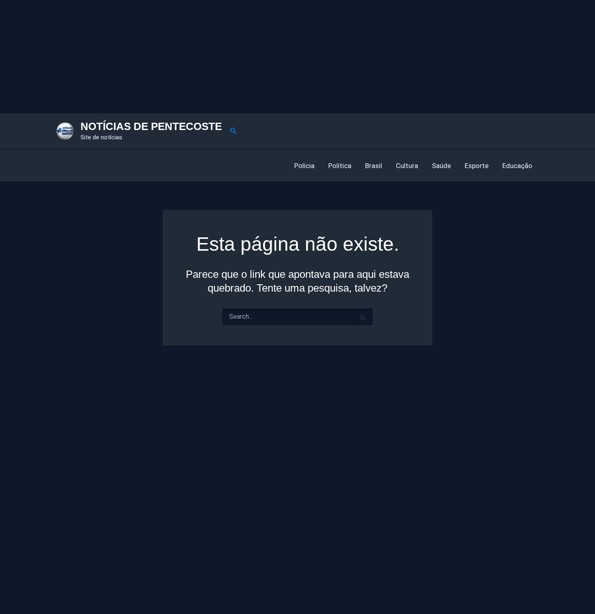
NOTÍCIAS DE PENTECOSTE (151, 126)
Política (339, 166)
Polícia (304, 166)
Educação (517, 166)
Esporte (477, 166)
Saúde (441, 166)
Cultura (407, 166)
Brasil (373, 166)
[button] (233, 131)
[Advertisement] (243, 56)
